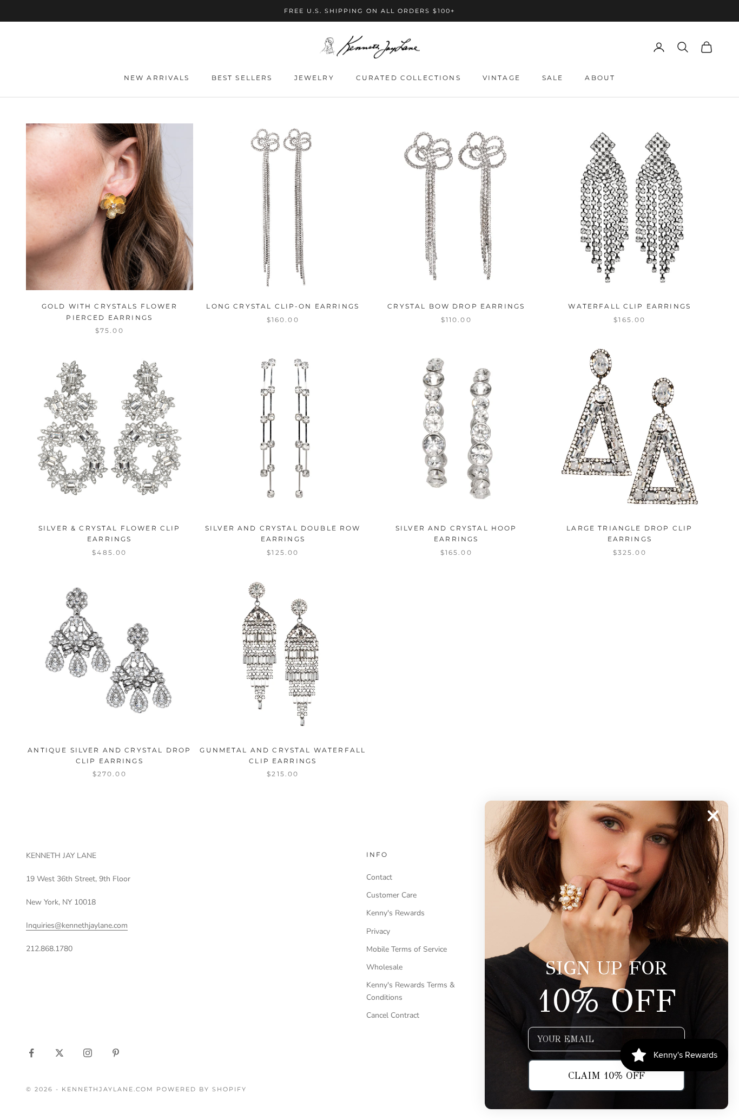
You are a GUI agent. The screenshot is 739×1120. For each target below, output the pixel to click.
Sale (553, 78)
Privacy (378, 931)
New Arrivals (157, 78)
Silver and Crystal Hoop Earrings (456, 533)
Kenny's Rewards (395, 913)
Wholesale (384, 967)
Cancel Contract (392, 1015)
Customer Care (391, 895)
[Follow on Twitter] (59, 1052)
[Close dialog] (713, 816)
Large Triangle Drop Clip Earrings (629, 533)
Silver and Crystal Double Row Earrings (283, 533)
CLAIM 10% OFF (606, 1076)
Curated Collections (408, 78)
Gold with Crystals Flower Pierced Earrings (109, 311)
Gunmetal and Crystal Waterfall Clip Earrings (283, 755)
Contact (379, 877)
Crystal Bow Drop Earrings (456, 306)
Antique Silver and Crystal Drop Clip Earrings (109, 755)
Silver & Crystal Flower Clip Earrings (109, 533)
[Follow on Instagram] (87, 1052)
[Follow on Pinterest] (115, 1052)
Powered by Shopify (201, 1089)
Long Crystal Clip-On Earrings (282, 306)
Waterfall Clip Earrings (629, 306)
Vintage (501, 78)
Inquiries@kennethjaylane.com (77, 925)
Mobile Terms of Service (406, 949)
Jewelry (314, 78)
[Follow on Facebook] (31, 1052)
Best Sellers (242, 78)
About (600, 78)
